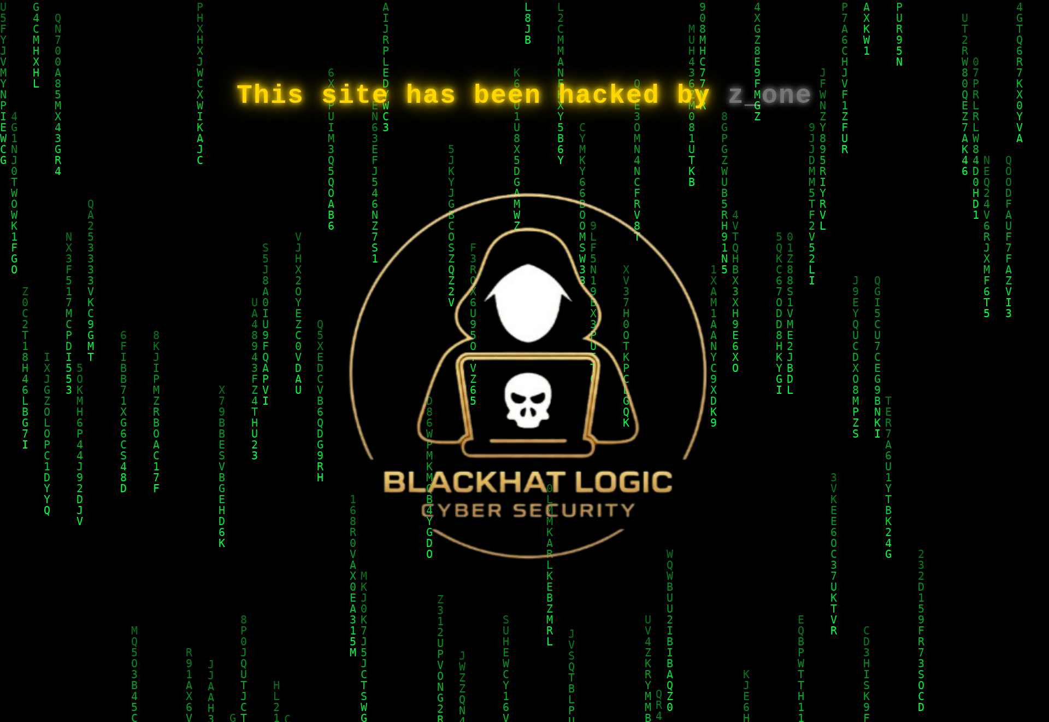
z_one (770, 95)
